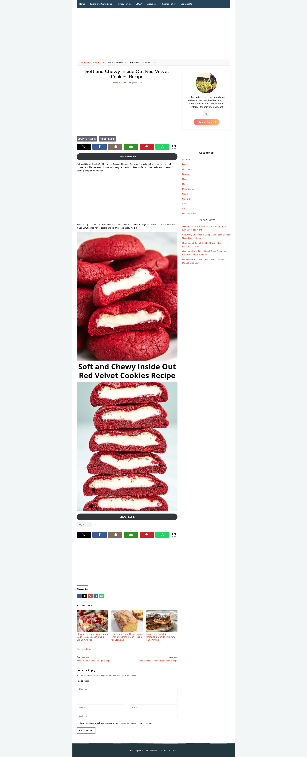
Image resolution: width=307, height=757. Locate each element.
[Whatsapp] (101, 596)
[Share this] (79, 596)
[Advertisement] (153, 33)
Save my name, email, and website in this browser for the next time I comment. (116, 723)
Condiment (187, 169)
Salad (185, 193)
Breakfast (186, 164)
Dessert (89, 649)
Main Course (188, 188)
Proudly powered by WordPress (144, 750)
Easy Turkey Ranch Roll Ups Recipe (93, 659)
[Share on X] (84, 147)
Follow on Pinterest (206, 122)
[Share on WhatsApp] (162, 147)
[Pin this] (90, 596)
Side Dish (186, 198)
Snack (185, 203)
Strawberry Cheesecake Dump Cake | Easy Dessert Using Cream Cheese (92, 636)
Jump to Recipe (87, 138)
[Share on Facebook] (99, 147)
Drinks (185, 183)
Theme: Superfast (169, 750)
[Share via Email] (131, 147)
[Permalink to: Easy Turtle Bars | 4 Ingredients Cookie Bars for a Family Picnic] (161, 621)
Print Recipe (107, 138)
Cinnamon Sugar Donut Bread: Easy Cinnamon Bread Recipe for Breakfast (127, 636)
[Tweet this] (84, 596)
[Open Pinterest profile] (206, 114)
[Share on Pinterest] (147, 147)
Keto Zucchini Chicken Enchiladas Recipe (158, 659)
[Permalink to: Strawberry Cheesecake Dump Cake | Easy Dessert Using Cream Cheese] (92, 621)
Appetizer (186, 159)
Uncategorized (189, 213)
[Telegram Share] (96, 596)
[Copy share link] (115, 147)
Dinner (185, 178)
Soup (184, 208)
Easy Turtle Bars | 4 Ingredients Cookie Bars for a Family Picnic (161, 636)
